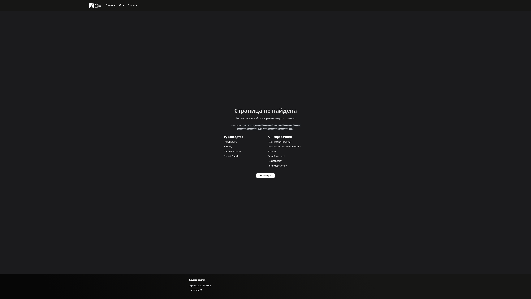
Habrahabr (194, 290)
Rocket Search (231, 156)
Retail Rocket (230, 142)
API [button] (120, 5)
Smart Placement (232, 151)
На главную (265, 175)
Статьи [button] (131, 5)
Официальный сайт (199, 285)
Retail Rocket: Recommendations (284, 146)
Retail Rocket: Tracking (279, 142)
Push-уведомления (277, 166)
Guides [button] (109, 5)
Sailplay (228, 146)
